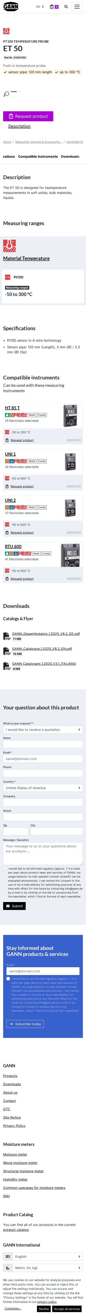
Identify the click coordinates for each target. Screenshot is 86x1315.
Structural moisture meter (23, 1171)
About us (10, 1092)
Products (10, 1076)
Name (7, 738)
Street (7, 810)
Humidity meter (15, 1179)
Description (19, 126)
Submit (17, 906)
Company (9, 796)
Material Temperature (26, 258)
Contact (9, 1101)
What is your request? (18, 723)
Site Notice (12, 1117)
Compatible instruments (38, 156)
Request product (31, 116)
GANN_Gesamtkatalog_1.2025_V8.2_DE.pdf (46, 634)
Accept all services (67, 1309)
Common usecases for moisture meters (34, 1188)
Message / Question (16, 840)
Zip (5, 825)
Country (9, 781)
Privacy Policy (14, 1126)
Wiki (6, 1196)
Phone (7, 767)
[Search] (66, 6)
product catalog (16, 1230)
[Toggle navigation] (77, 6)
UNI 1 (10, 453)
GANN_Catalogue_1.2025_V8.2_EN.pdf (42, 649)
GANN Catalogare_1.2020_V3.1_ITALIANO (44, 664)
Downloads (70, 156)
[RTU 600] (70, 554)
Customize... (13, 1308)
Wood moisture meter (20, 1163)
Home (7, 142)
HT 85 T (12, 407)
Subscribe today (28, 1024)
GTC (6, 1109)
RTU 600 (13, 546)
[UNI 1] (70, 462)
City (32, 825)
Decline (44, 1309)
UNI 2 (10, 500)
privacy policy (47, 1302)
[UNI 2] (70, 508)
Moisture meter (15, 1154)
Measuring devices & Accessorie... (38, 142)
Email (7, 752)
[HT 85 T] (70, 416)
